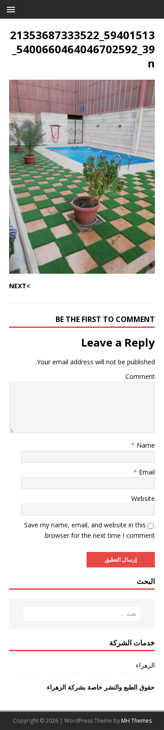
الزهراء (145, 665)
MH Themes (136, 721)
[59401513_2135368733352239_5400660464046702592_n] (82, 268)
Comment (140, 376)
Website (143, 498)
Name (145, 445)
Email (146, 472)
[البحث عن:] (82, 614)
